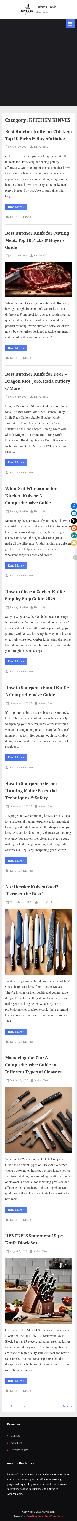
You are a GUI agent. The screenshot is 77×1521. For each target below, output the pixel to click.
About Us (16, 1443)
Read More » (17, 207)
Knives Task (45, 7)
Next (66, 1406)
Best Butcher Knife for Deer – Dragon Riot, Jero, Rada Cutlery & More (37, 381)
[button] (74, 506)
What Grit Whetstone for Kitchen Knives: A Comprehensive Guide (31, 496)
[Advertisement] (38, 68)
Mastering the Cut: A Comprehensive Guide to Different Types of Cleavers (33, 1065)
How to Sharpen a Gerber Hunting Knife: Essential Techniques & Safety (31, 791)
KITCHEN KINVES (21, 217)
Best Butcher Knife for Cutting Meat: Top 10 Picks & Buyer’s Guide (37, 240)
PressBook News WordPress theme (45, 1516)
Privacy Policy (19, 1450)
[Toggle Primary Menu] (70, 23)
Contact (15, 1435)
